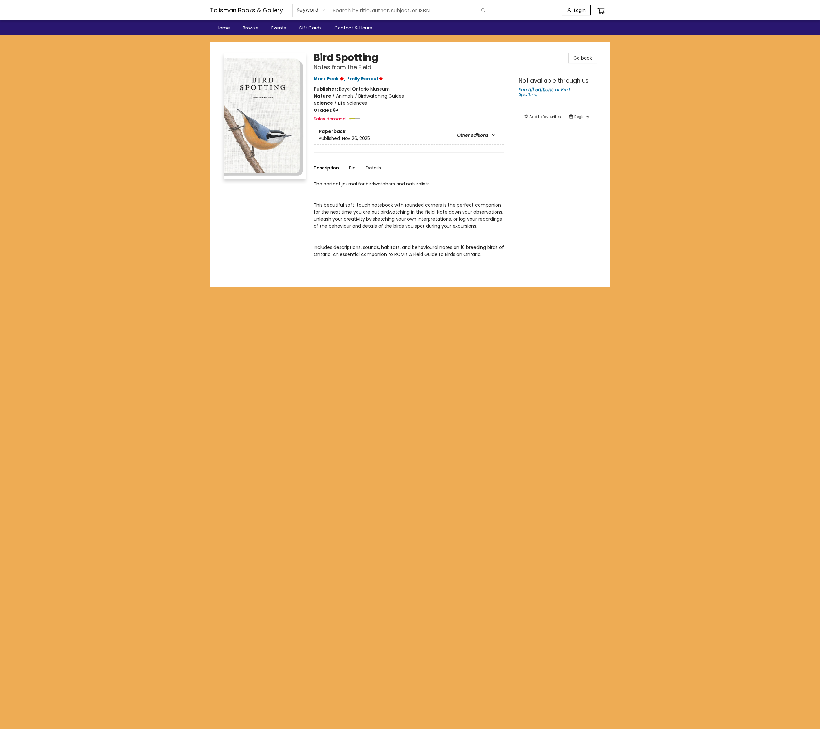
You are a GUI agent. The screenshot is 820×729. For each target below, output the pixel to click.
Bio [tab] (352, 168)
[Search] (483, 10)
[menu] (410, 27)
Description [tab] (326, 168)
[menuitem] (223, 27)
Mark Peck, (330, 79)
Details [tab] (373, 168)
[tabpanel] (409, 226)
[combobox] (311, 10)
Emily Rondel (362, 79)
